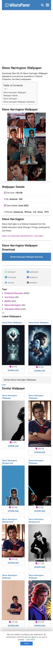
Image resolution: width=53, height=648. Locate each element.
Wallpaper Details (10, 95)
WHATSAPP (11, 272)
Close (26, 643)
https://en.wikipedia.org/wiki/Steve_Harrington (23, 235)
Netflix (8, 301)
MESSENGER (33, 272)
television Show (13, 308)
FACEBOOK (33, 277)
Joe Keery (10, 297)
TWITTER (10, 283)
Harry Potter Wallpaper (12, 322)
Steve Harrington (10, 98)
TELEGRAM (11, 277)
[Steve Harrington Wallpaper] (26, 146)
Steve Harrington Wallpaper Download (19, 101)
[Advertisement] (26, 36)
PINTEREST (33, 283)
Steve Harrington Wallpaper (14, 92)
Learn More (30, 640)
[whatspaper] (17, 4)
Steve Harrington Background (9, 461)
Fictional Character (14, 293)
